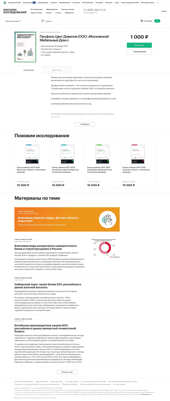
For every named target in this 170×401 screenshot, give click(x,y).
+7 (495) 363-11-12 (94, 10)
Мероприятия (52, 9)
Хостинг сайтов (119, 384)
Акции (48, 13)
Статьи (58, 13)
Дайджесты (69, 13)
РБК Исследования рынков (50, 32)
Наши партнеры (56, 381)
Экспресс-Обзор (23, 181)
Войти (164, 11)
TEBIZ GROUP (18, 280)
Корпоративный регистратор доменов (95, 384)
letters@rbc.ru (146, 394)
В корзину (139, 45)
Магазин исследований (14, 11)
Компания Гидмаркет (22, 241)
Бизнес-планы (36, 13)
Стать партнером (72, 381)
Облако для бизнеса (70, 384)
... (158, 2)
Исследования (36, 9)
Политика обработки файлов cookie (122, 381)
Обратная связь (42, 381)
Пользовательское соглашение (93, 381)
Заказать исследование (23, 381)
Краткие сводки (68, 9)
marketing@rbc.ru (90, 13)
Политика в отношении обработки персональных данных (37, 384)
